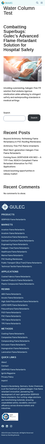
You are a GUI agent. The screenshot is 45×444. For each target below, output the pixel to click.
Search (6, 113)
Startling (11, 435)
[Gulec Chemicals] (6, 3)
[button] (37, 3)
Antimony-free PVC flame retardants (21, 146)
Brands (16, 435)
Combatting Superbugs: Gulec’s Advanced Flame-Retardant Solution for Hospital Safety (21, 38)
